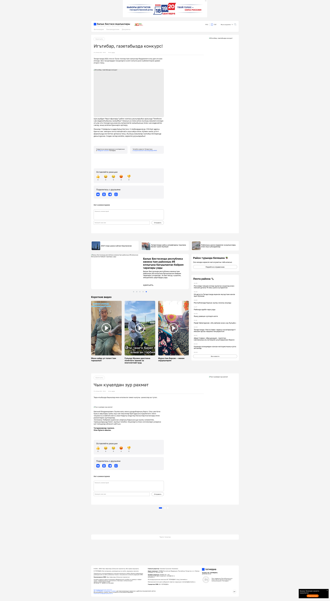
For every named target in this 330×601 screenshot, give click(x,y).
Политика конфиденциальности (103, 593)
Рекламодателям (112, 29)
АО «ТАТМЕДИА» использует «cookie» (105, 591)
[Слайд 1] (133, 291)
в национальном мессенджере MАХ (145, 150)
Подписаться (312, 596)
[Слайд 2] (136, 291)
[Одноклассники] (104, 194)
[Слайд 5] (146, 291)
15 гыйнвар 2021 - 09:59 (100, 52)
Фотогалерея (99, 29)
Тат (215, 24)
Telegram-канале (103, 150)
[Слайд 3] (139, 291)
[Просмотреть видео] (106, 328)
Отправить (157, 223)
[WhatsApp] (116, 194)
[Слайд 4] (143, 291)
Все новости (215, 356)
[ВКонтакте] (98, 194)
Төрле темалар (165, 537)
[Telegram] (110, 194)
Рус (206, 24)
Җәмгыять (99, 39)
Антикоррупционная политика (103, 589)
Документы (126, 29)
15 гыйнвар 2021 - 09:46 (100, 391)
